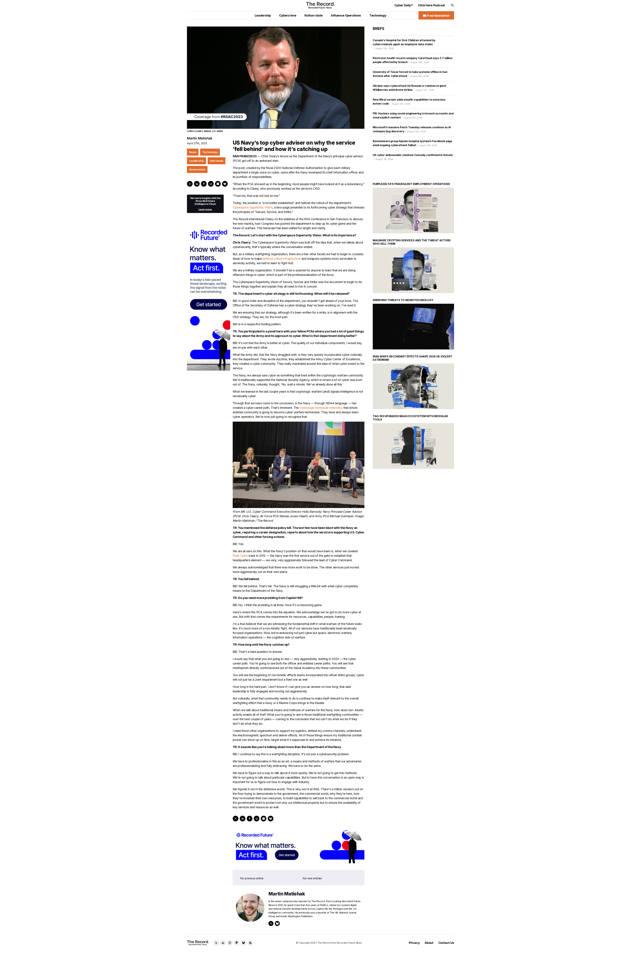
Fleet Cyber (240, 555)
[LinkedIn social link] (223, 943)
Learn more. (205, 209)
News (192, 152)
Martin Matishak (199, 138)
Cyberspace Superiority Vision (253, 207)
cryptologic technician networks (320, 407)
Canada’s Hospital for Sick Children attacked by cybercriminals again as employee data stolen (404, 44)
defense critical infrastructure (281, 258)
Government (197, 169)
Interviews (216, 160)
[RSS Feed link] (250, 943)
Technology (210, 152)
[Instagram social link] (230, 943)
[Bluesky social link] (243, 943)
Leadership (196, 160)
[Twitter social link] (216, 943)
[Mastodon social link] (237, 943)
